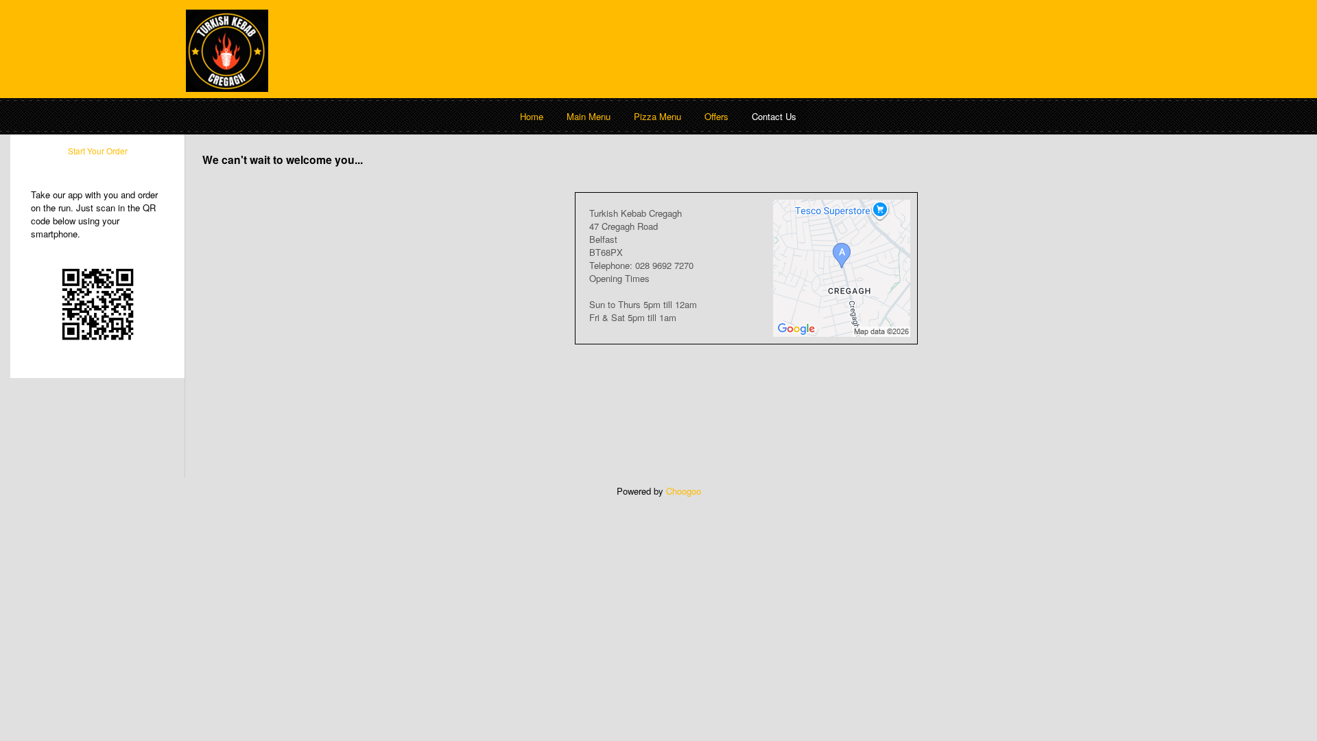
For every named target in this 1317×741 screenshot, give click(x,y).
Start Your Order (98, 150)
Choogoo (683, 490)
